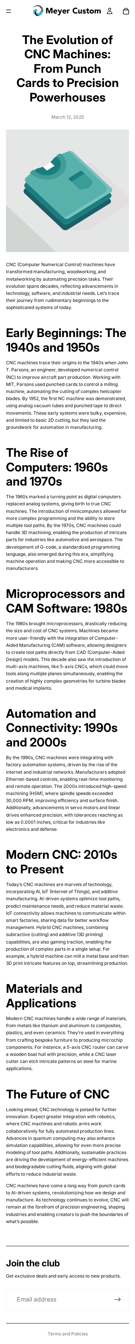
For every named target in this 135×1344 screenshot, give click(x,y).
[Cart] (126, 11)
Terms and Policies (68, 1334)
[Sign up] (118, 1299)
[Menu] (8, 11)
